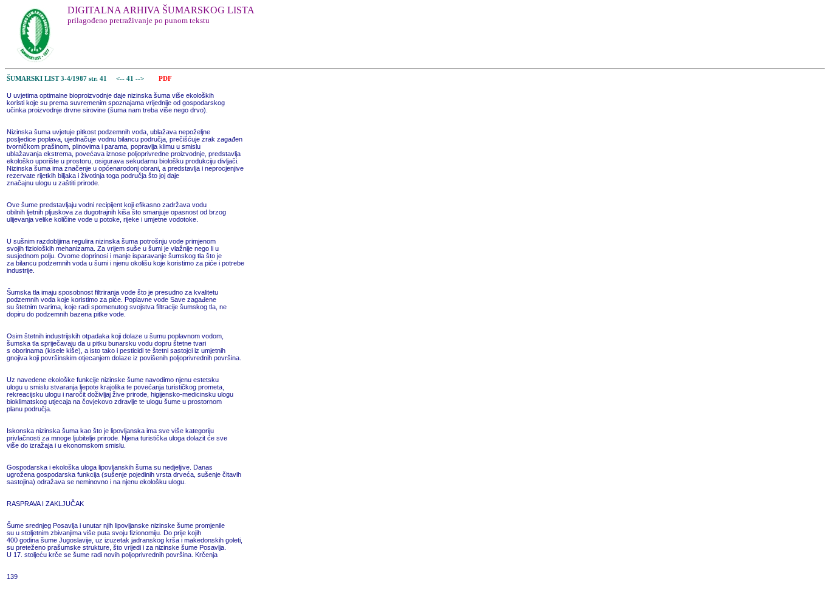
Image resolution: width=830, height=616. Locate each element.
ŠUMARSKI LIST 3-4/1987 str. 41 (57, 78)
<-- (120, 78)
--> (140, 78)
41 (130, 78)
